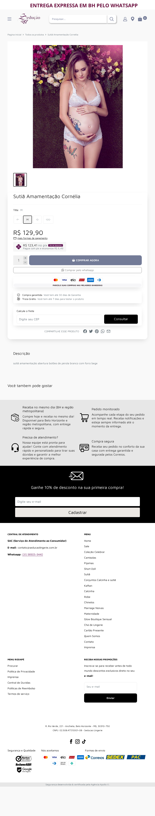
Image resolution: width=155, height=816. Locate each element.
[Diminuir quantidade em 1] (25, 262)
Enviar (111, 698)
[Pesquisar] (111, 19)
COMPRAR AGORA (87, 260)
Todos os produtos (34, 34)
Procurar (13, 665)
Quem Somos (92, 636)
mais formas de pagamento (32, 238)
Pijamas (89, 563)
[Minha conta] (125, 19)
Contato (89, 641)
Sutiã (87, 574)
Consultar (121, 319)
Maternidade (91, 613)
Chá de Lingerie (93, 624)
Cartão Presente (94, 630)
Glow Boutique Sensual (98, 619)
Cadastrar (77, 512)
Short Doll (90, 568)
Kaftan (88, 585)
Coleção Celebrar (94, 551)
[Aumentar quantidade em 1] (25, 258)
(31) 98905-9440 (32, 554)
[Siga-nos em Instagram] (77, 741)
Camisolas (90, 557)
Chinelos (89, 602)
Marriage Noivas (94, 608)
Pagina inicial (14, 34)
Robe (87, 596)
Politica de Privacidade (21, 671)
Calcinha (89, 591)
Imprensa (89, 647)
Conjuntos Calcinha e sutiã (100, 580)
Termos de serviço (18, 693)
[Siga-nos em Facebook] (71, 741)
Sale (86, 546)
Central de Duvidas (19, 682)
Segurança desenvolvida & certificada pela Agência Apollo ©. (77, 784)
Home (87, 540)
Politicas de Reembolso (21, 688)
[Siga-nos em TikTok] (84, 741)
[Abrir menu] (9, 18)
